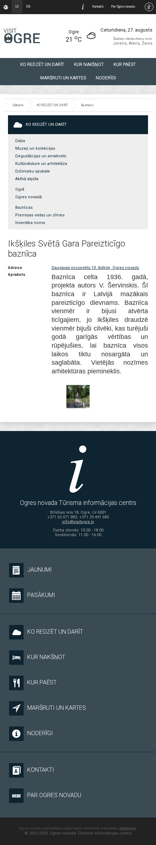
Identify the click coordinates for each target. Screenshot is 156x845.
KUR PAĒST (125, 64)
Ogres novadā (28, 197)
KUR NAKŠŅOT (89, 64)
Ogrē (19, 189)
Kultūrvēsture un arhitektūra (41, 163)
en (28, 6)
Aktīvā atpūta (26, 179)
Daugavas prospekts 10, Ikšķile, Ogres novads (95, 267)
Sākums (18, 105)
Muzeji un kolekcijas (35, 148)
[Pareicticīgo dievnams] (78, 396)
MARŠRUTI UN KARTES (63, 77)
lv (17, 6)
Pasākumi (41, 595)
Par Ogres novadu (123, 6)
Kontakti (98, 6)
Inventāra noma (30, 222)
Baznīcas (87, 105)
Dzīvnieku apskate (32, 171)
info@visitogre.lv (78, 521)
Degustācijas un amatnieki (40, 156)
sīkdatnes (127, 828)
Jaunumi (39, 569)
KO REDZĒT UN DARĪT (42, 64)
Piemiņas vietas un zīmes (40, 215)
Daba (20, 140)
